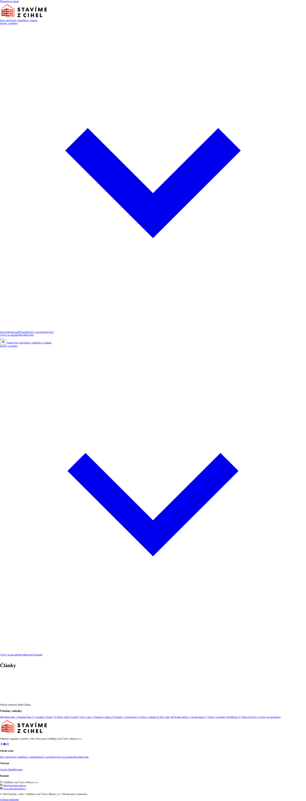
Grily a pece (35, 332)
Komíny (45, 332)
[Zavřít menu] (3, 342)
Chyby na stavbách (9, 335)
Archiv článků (7, 769)
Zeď (51, 332)
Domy (3, 332)
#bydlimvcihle (26, 335)
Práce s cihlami (29, 20)
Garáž (17, 332)
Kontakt (38, 654)
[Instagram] (7, 744)
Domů (10, 342)
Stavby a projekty (46, 757)
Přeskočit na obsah (9, 1)
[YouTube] (4, 744)
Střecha (10, 332)
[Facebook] (1, 744)
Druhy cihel (16, 20)
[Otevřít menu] (1, 338)
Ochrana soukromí (9, 799)
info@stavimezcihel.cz (14, 785)
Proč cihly (5, 20)
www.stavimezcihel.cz (14, 788)
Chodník (24, 332)
